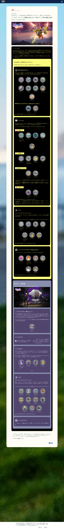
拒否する (40, 527)
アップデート (18, 10)
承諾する (45, 527)
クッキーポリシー (23, 524)
